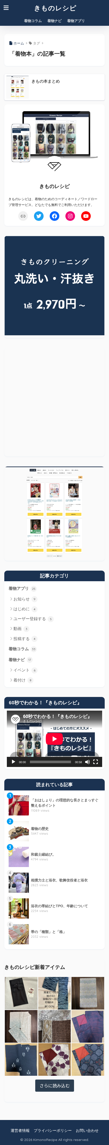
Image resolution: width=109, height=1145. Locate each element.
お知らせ (24, 599)
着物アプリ (76, 21)
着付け (22, 680)
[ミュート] (87, 761)
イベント (24, 670)
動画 (20, 628)
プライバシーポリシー (53, 1131)
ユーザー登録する (32, 619)
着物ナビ (54, 21)
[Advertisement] (54, 402)
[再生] (13, 761)
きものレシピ (55, 8)
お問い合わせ (87, 1131)
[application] (54, 739)
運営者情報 (20, 1131)
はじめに (24, 609)
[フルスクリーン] (95, 761)
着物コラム (33, 21)
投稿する (24, 639)
